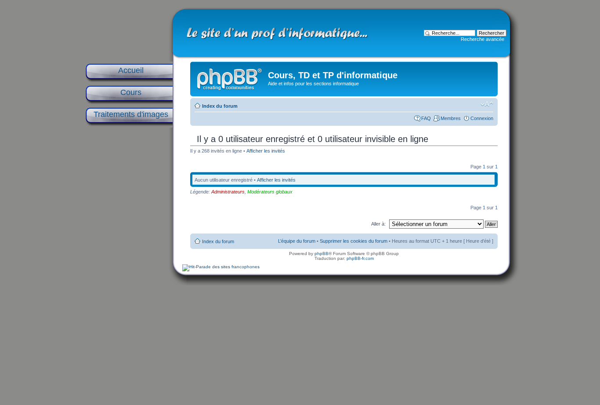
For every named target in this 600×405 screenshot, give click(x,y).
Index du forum (220, 106)
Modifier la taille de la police (487, 104)
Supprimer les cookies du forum (353, 241)
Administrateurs (228, 191)
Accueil (131, 70)
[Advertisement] (128, 269)
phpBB (321, 253)
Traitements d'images (131, 114)
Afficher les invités (265, 150)
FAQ (426, 118)
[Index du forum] (230, 77)
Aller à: (378, 223)
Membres (451, 118)
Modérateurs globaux (270, 191)
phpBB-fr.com (360, 258)
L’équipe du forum (296, 241)
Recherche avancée (482, 39)
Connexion (481, 118)
